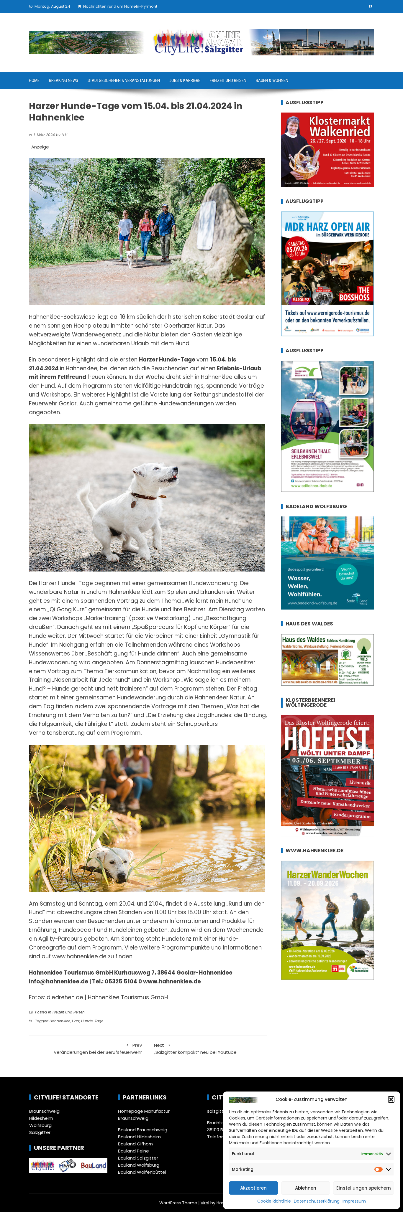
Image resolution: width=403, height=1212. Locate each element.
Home (34, 80)
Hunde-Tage (92, 1020)
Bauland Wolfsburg (138, 1165)
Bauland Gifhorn (135, 1144)
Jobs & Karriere (184, 80)
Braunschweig (44, 1111)
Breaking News (63, 80)
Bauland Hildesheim (139, 1137)
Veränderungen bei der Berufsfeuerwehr (98, 1048)
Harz (75, 1020)
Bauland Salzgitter (138, 1158)
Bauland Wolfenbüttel (142, 1172)
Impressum (354, 1201)
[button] (391, 1099)
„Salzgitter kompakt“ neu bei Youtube (195, 1048)
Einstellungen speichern (363, 1188)
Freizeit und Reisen (228, 80)
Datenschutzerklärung (317, 1201)
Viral (205, 1203)
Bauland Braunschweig (142, 1130)
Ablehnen (305, 1188)
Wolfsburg (40, 1125)
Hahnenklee (60, 1020)
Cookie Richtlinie (274, 1201)
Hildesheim (41, 1118)
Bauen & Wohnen (272, 80)
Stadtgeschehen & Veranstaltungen (124, 80)
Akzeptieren (253, 1188)
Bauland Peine (133, 1151)
